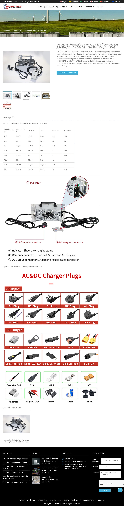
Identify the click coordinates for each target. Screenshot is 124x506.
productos (48, 7)
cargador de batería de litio (35, 30)
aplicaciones (61, 7)
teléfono (95, 467)
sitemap (101, 500)
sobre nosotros (76, 7)
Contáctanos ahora (87, 500)
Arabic (85, 1)
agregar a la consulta (67, 73)
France (95, 1)
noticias (75, 500)
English (65, 1)
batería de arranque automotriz (15, 482)
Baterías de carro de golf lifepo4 (15, 459)
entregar (104, 490)
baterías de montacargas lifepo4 (15, 462)
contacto (89, 7)
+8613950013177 (35, 2)
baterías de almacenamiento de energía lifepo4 (15, 477)
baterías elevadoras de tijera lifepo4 (14, 467)
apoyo (99, 7)
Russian (117, 1)
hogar (39, 7)
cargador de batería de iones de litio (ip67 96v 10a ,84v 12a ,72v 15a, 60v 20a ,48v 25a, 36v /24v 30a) (16, 441)
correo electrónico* (96, 460)
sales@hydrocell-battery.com (15, 2)
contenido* (96, 472)
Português (106, 1)
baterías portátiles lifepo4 (13, 472)
